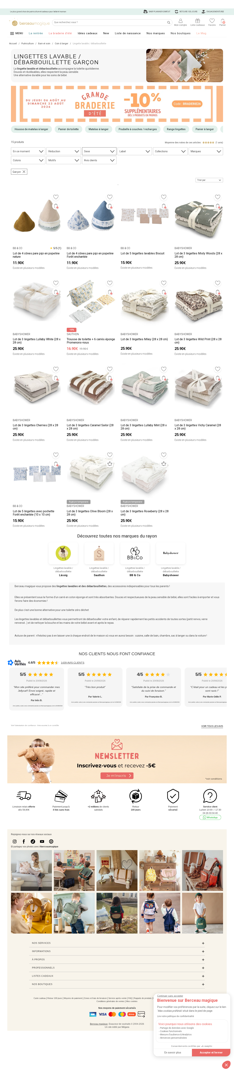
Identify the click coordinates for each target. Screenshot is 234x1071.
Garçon (17, 171)
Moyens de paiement (73, 998)
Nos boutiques (181, 33)
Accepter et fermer (211, 1052)
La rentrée (36, 33)
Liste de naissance (128, 33)
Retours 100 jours (188, 12)
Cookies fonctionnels (171, 1031)
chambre (165, 635)
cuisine (139, 635)
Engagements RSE (215, 12)
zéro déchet (82, 610)
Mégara (125, 1027)
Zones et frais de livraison (95, 998)
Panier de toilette (68, 129)
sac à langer (178, 635)
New (106, 33)
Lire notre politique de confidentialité (175, 1016)
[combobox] (209, 180)
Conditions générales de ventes (110, 1001)
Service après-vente (117, 998)
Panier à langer (205, 129)
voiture (202, 635)
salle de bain (151, 635)
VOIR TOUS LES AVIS (212, 726)
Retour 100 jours (54, 998)
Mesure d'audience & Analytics (176, 1034)
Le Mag (201, 33)
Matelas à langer (99, 129)
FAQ (130, 998)
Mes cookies (131, 1001)
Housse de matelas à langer (31, 129)
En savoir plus (172, 1052)
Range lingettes (176, 129)
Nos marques (156, 33)
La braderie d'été (60, 33)
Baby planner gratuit (159, 12)
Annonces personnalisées (173, 1038)
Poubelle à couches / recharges (138, 129)
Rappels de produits (143, 998)
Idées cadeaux (87, 33)
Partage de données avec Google (177, 1028)
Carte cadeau (40, 998)
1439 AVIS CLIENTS (72, 662)
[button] (226, 1064)
